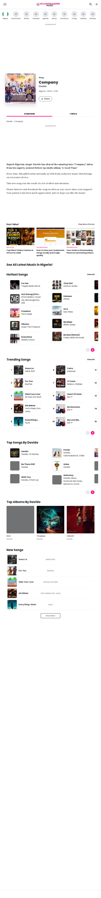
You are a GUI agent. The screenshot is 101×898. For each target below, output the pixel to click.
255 (23, 303)
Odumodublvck (70, 455)
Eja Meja (67, 322)
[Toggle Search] (90, 4)
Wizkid (24, 339)
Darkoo (67, 286)
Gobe (66, 464)
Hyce (27, 422)
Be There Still (28, 464)
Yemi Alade (26, 314)
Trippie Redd (27, 286)
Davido (43, 86)
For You (29, 381)
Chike (81, 455)
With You (26, 477)
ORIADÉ (70, 536)
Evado (66, 337)
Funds (66, 449)
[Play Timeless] (42, 528)
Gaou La (29, 368)
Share (47, 98)
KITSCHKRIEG (27, 297)
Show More (50, 615)
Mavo (73, 478)
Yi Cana (71, 381)
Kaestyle (71, 371)
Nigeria (42, 91)
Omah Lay (34, 480)
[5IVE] (20, 519)
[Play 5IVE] (12, 528)
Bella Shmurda (77, 337)
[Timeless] (50, 519)
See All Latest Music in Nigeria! (30, 265)
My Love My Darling (73, 421)
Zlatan (66, 298)
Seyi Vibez (68, 311)
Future (31, 339)
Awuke (24, 451)
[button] (97, 4)
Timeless (41, 536)
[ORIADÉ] (80, 519)
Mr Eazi (28, 397)
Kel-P (69, 397)
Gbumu (25, 324)
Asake (74, 286)
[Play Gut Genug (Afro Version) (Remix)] (15, 299)
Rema (37, 286)
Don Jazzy (55, 593)
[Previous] (88, 350)
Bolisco (70, 384)
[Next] (92, 350)
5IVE (9, 536)
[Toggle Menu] (4, 4)
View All (90, 274)
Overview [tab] (29, 113)
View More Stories (86, 224)
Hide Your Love (32, 394)
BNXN (66, 324)
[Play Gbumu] (15, 326)
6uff (33, 371)
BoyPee (28, 384)
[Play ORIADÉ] (72, 528)
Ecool (76, 484)
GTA (65, 309)
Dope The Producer (30, 326)
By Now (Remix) (71, 334)
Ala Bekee (30, 405)
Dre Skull (37, 397)
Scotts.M (67, 481)
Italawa (67, 296)
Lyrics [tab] (73, 113)
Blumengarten (32, 300)
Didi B (27, 371)
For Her (25, 283)
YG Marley (34, 454)
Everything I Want (31, 421)
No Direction (73, 407)
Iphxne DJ (68, 484)
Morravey (77, 481)
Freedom (26, 311)
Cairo (70, 368)
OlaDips (78, 384)
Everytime (26, 337)
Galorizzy (68, 475)
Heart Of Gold (74, 394)
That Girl (68, 283)
